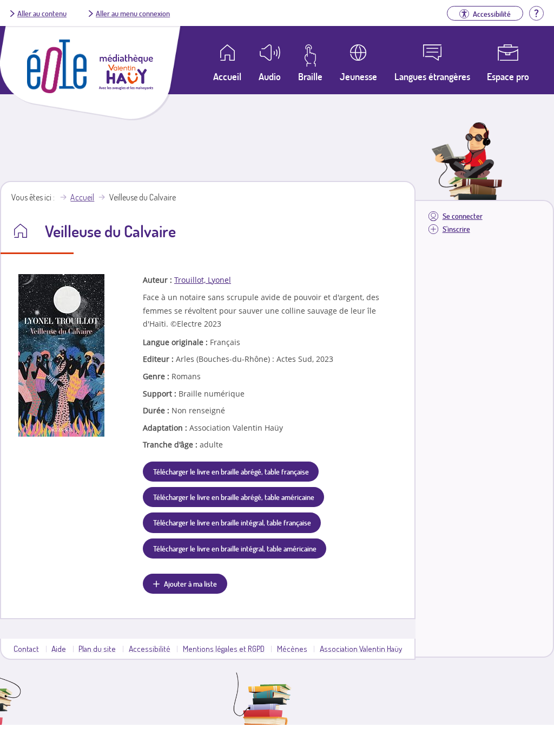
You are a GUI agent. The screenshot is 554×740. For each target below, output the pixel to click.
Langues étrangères (432, 76)
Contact (26, 648)
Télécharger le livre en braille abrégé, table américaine (233, 497)
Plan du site (97, 648)
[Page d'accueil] (57, 90)
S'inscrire (456, 228)
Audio (270, 76)
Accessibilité (149, 648)
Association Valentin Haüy (361, 648)
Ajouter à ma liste (190, 583)
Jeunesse (358, 76)
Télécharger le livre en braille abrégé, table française (231, 471)
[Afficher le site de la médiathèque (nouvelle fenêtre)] (126, 86)
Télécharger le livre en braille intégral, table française (232, 522)
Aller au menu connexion (133, 13)
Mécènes (292, 648)
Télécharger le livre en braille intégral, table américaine (234, 548)
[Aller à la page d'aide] (536, 12)
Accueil (82, 197)
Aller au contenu (42, 13)
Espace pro (508, 76)
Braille (310, 76)
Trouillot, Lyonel (202, 280)
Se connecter (463, 215)
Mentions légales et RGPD (224, 648)
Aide (58, 648)
